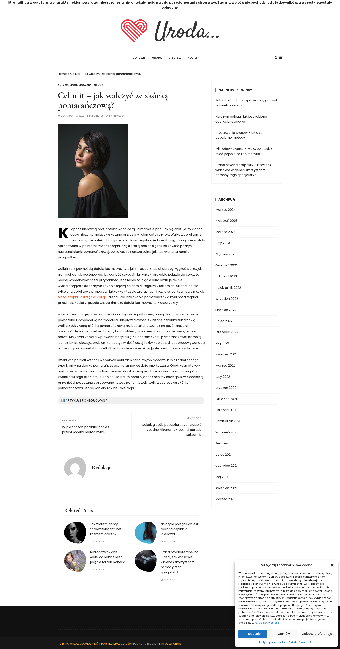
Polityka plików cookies (273, 642)
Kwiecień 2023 (226, 220)
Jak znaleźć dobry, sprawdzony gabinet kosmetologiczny (106, 529)
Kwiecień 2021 (226, 488)
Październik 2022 (228, 287)
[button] (332, 565)
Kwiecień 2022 (226, 354)
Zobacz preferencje (317, 634)
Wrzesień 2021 (226, 432)
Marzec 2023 (225, 232)
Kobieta (193, 58)
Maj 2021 (221, 477)
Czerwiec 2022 (226, 332)
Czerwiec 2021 (226, 465)
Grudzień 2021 (226, 399)
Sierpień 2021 (225, 443)
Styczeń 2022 (225, 387)
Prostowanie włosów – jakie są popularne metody (239, 135)
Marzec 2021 (225, 499)
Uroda (157, 58)
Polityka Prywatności (301, 642)
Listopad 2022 (226, 276)
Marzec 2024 (225, 209)
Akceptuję (253, 634)
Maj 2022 (222, 343)
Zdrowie (139, 58)
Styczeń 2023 (225, 254)
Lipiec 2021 (223, 454)
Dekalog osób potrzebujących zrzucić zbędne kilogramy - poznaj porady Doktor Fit (171, 429)
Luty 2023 (222, 243)
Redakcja (119, 116)
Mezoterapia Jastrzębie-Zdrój (81, 297)
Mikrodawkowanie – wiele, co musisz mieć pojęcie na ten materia (107, 557)
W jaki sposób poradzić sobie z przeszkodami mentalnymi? (86, 429)
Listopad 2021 (225, 410)
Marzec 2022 (225, 365)
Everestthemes (170, 644)
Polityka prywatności (116, 644)
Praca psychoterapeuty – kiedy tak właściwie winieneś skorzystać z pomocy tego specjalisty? (179, 562)
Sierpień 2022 (225, 310)
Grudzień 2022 (226, 265)
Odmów (284, 634)
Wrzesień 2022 (226, 298)
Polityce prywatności (267, 622)
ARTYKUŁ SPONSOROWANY (74, 85)
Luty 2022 (222, 376)
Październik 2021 (227, 421)
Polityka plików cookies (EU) (78, 644)
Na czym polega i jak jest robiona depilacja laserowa (179, 529)
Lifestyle (175, 58)
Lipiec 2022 (224, 321)
